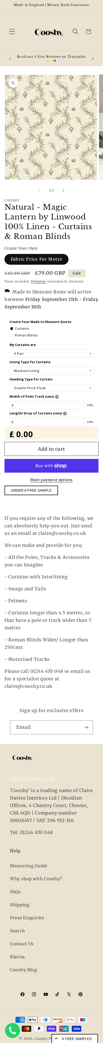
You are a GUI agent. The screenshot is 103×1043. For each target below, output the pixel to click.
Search (17, 931)
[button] (12, 31)
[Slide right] (63, 190)
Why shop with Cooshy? (36, 879)
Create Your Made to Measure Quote (40, 321)
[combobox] (52, 353)
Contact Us (22, 944)
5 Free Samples (77, 1039)
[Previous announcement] (10, 58)
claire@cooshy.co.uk (32, 778)
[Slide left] (39, 190)
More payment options (51, 480)
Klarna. (18, 957)
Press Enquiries (27, 918)
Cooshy (41, 1039)
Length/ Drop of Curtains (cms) (38, 413)
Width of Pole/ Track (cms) (34, 396)
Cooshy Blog (23, 970)
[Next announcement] (93, 58)
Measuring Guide (29, 866)
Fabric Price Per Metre (36, 259)
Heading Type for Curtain (31, 379)
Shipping (38, 281)
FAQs (15, 892)
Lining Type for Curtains (30, 362)
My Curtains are (23, 344)
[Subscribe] (86, 727)
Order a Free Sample (31, 490)
